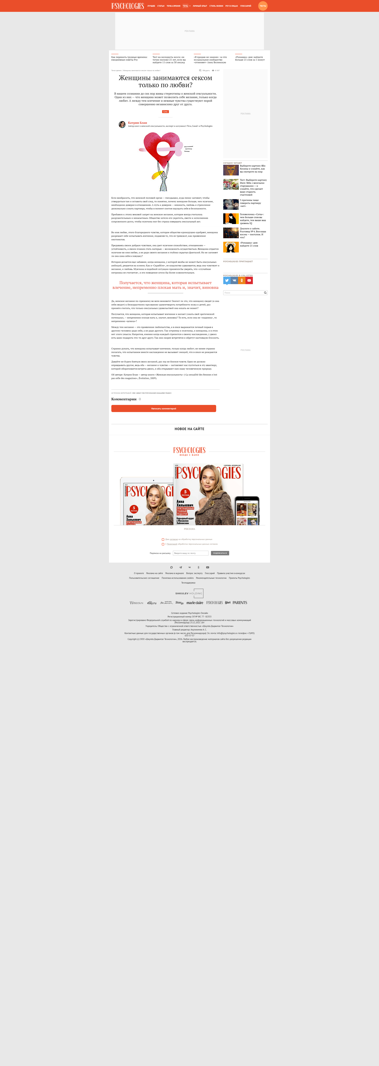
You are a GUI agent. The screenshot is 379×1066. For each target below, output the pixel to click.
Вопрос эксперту (194, 573)
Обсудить (206, 70)
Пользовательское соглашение (144, 578)
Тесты (263, 6)
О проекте (139, 573)
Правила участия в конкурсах (231, 573)
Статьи (160, 6)
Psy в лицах (231, 6)
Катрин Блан (137, 123)
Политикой (172, 544)
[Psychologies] (127, 6)
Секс (165, 111)
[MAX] (171, 567)
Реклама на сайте (154, 573)
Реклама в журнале (174, 573)
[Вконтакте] (189, 567)
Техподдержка (188, 582)
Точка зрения (173, 6)
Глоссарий (245, 6)
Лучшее (151, 6)
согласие (174, 539)
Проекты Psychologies (239, 578)
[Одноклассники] (198, 567)
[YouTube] (207, 567)
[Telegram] (180, 567)
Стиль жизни (216, 6)
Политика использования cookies (178, 578)
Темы (185, 6)
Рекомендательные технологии (211, 578)
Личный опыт (200, 6)
